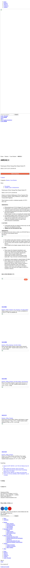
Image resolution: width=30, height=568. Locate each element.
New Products (17, 309)
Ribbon (8, 530)
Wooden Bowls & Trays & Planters (14, 538)
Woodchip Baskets (10, 525)
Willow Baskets (9, 309)
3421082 (4, 307)
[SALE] (15, 350)
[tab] (16, 186)
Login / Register (7, 558)
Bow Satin (8, 534)
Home (2, 156)
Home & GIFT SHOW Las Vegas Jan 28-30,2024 (15, 472)
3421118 (4, 452)
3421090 (4, 342)
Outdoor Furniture (10, 544)
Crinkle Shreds (9, 531)
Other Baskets (9, 527)
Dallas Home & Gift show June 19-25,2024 (13, 468)
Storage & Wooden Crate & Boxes (14, 542)
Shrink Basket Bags (11, 533)
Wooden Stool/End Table (12, 536)
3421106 (4, 379)
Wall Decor (9, 539)
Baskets (7, 156)
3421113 (4, 415)
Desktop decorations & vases (13, 540)
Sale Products (25, 381)
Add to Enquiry (15, 173)
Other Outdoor (9, 547)
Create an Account (5, 566)
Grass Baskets (13, 156)
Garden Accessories (11, 546)
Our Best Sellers (24, 309)
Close (2, 561)
